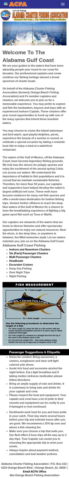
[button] (7, 33)
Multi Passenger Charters (25, 257)
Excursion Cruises (21, 264)
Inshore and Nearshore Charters (29, 249)
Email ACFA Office (34, 471)
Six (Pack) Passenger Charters (28, 253)
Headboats (16, 260)
